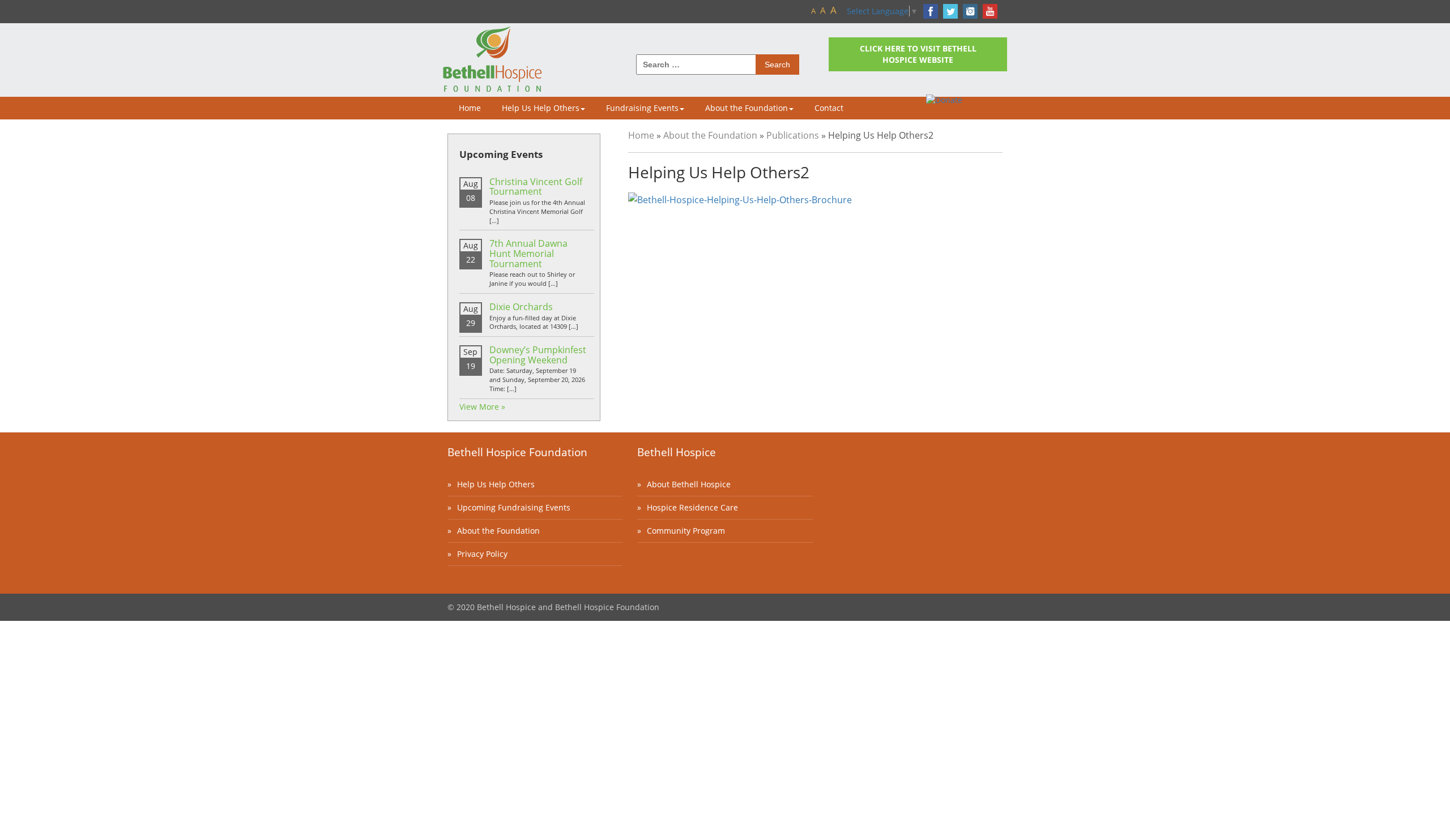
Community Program (686, 530)
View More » (482, 406)
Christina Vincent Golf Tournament (535, 186)
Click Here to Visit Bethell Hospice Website (918, 54)
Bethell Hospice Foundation (517, 452)
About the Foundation (746, 107)
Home (470, 107)
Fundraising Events (642, 107)
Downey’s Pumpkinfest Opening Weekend (537, 355)
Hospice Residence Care (692, 507)
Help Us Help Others (540, 107)
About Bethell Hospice (689, 484)
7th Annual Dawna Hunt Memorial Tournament (528, 253)
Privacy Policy (482, 553)
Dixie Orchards (521, 307)
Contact (828, 107)
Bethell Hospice (676, 452)
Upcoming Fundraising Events (513, 507)
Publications (792, 135)
